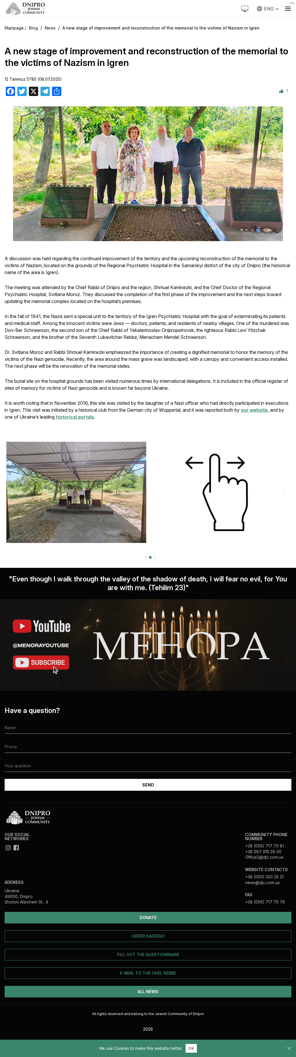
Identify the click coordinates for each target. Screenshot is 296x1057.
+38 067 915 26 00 (263, 851)
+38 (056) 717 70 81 (264, 845)
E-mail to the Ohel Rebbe (148, 973)
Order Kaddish (148, 936)
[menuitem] (268, 8)
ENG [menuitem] (269, 9)
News (50, 27)
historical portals (75, 417)
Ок (191, 1048)
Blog (33, 27)
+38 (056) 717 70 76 (265, 901)
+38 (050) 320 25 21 (264, 876)
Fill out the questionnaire (148, 954)
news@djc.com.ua (262, 882)
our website (254, 410)
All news (148, 991)
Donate (148, 917)
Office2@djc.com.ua (264, 857)
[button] (11, 492)
